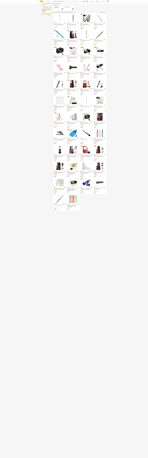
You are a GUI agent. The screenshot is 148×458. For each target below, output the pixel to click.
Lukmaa (65, 187)
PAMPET (91, 187)
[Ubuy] (41, 1)
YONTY (65, 39)
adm (78, 154)
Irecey (91, 72)
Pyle (78, 39)
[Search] (87, 1)
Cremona (64, 154)
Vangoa (65, 88)
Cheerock (78, 121)
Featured (104, 12)
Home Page (43, 3)
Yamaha (91, 39)
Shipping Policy (44, 10)
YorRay (105, 154)
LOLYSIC (65, 105)
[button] (92, 1)
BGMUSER (91, 154)
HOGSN (78, 105)
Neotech (78, 72)
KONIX (105, 88)
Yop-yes (65, 72)
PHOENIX (91, 88)
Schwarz (105, 121)
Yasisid (78, 187)
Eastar (105, 72)
